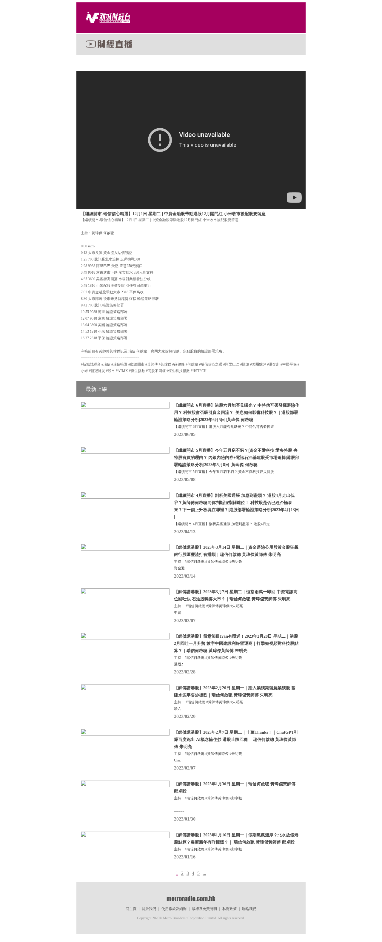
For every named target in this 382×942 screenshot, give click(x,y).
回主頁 (131, 909)
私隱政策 (229, 909)
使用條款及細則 (174, 909)
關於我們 (149, 909)
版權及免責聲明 (204, 909)
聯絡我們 (249, 909)
